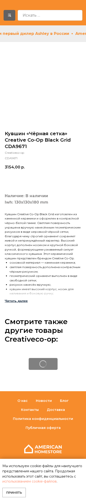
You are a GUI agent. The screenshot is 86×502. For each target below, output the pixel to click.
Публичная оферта (43, 428)
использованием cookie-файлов (29, 481)
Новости (44, 401)
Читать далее (16, 301)
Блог (64, 401)
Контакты (30, 410)
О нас (22, 401)
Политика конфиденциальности (43, 419)
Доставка (56, 410)
